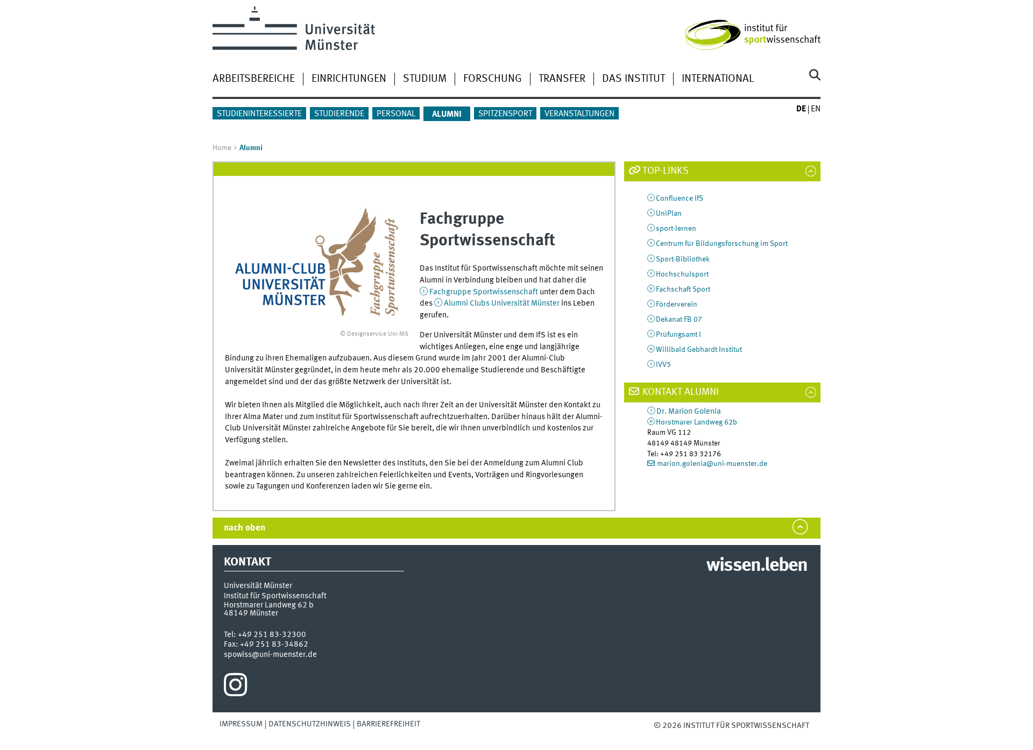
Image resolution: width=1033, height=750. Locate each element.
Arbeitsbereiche (254, 79)
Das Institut (633, 79)
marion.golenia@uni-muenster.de (712, 464)
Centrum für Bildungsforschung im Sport (722, 243)
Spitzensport (505, 114)
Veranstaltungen (579, 114)
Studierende (339, 114)
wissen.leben (756, 566)
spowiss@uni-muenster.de (270, 654)
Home (222, 148)
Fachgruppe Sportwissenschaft (483, 292)
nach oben (244, 528)
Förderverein (676, 304)
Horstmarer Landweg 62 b (269, 605)
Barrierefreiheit (388, 724)
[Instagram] (235, 687)
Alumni (447, 114)
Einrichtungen (349, 79)
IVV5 (663, 365)
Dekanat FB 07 (679, 319)
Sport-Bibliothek (683, 259)
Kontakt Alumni (680, 392)
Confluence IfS (679, 198)
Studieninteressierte (259, 114)
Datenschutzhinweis (309, 724)
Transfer (562, 79)
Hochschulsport (682, 274)
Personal (396, 114)
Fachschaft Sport (683, 289)
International (718, 79)
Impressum (241, 724)
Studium (425, 79)
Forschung (492, 79)
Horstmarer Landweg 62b (696, 422)
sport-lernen (676, 228)
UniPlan (669, 213)
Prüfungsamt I (678, 334)
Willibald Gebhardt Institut (699, 349)
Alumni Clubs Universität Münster (502, 303)
